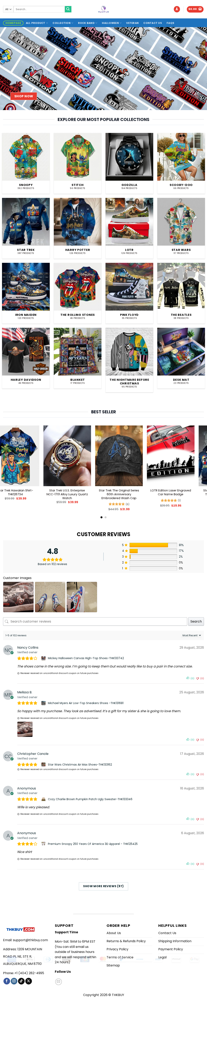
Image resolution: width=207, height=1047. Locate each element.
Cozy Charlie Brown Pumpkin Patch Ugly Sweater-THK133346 (90, 799)
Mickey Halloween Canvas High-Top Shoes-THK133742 (86, 658)
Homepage (13, 23)
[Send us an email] (58, 981)
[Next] (197, 68)
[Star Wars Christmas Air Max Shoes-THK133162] (43, 765)
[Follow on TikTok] (21, 981)
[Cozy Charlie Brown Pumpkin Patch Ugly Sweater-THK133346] (43, 799)
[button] (177, 9)
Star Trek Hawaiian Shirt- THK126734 (178, 492)
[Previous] (9, 68)
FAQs (170, 23)
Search (196, 621)
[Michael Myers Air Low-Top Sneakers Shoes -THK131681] (43, 703)
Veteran (132, 23)
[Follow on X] (28, 981)
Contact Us (152, 23)
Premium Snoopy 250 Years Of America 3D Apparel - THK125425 (93, 844)
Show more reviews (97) (103, 886)
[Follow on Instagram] (14, 981)
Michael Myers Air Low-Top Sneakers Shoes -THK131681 (86, 703)
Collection (62, 23)
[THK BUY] (103, 9)
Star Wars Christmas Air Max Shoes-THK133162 (80, 765)
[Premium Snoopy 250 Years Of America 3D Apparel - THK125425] (43, 844)
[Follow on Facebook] (6, 981)
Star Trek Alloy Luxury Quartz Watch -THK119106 (23, 492)
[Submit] (68, 9)
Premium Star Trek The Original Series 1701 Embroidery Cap (75, 494)
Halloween (110, 23)
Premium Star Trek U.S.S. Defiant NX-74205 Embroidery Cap (127, 494)
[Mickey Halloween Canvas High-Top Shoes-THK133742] (43, 658)
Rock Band (86, 23)
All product (35, 23)
